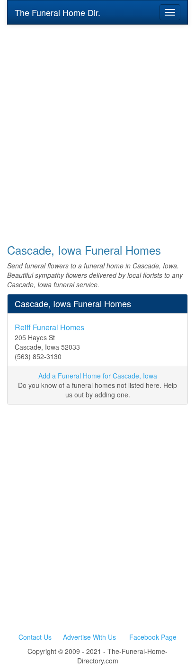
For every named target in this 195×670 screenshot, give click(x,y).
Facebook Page (153, 637)
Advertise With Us (89, 637)
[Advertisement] (97, 127)
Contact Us (35, 637)
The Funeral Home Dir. (57, 12)
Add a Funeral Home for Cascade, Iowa (97, 375)
